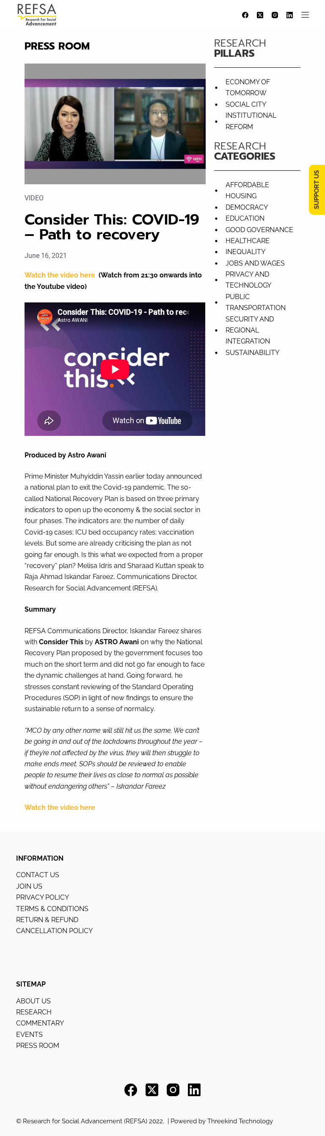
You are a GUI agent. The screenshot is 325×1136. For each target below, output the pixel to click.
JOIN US (29, 886)
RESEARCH (34, 1012)
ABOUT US (33, 1001)
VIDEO (34, 198)
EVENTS (29, 1035)
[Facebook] (245, 15)
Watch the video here (60, 275)
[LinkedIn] (289, 15)
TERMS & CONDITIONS (52, 909)
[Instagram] (275, 15)
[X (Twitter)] (260, 15)
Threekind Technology (240, 1121)
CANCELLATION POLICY (54, 931)
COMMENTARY (40, 1023)
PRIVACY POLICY (42, 897)
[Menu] (305, 15)
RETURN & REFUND (47, 920)
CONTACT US (37, 875)
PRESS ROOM (37, 1046)
